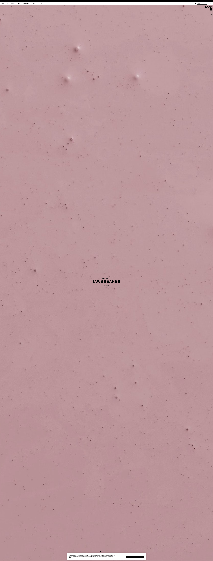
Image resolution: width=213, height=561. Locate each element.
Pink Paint (6, 6)
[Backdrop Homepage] (208, 14)
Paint (2, 6)
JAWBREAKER (11, 6)
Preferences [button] (71, 557)
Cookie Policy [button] (94, 556)
